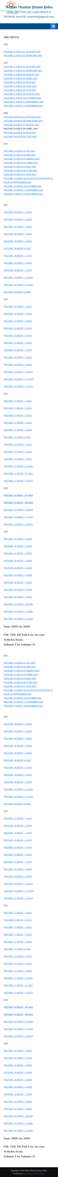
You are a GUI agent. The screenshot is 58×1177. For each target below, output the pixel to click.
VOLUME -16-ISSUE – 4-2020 (18, 560)
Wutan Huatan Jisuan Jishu (29, 7)
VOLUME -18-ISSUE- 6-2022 (17, 248)
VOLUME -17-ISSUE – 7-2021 (18, 444)
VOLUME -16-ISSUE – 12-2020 (18, 618)
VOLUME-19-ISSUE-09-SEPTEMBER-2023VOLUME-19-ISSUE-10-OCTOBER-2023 (28, 182)
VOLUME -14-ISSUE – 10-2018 (18, 509)
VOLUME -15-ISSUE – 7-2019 (18, 350)
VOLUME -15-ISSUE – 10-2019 (18, 372)
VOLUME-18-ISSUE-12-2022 (17, 292)
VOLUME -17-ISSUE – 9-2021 (18, 459)
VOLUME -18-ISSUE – (14, 255)
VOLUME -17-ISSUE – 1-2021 (18, 401)
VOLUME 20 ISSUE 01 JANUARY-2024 (22, 117)
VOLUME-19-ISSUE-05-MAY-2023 (20, 166)
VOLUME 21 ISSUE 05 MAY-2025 (20, 82)
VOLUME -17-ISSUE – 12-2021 (18, 480)
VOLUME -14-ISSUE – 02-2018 (18, 495)
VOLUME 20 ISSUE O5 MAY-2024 (20, 132)
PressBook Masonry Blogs (34, 1174)
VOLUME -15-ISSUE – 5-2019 (18, 335)
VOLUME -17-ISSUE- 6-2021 (17, 437)
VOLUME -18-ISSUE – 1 (15, 277)
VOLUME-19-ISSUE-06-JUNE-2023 (20, 170)
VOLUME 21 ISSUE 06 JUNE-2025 (20, 86)
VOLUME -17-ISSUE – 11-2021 (18, 473)
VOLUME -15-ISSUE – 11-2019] (19, 379)
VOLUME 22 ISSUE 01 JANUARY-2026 (22, 51)
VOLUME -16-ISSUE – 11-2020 (18, 611)
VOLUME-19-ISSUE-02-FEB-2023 (20, 155)
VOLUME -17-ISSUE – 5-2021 (18, 430)
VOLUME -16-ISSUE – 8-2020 (18, 589)
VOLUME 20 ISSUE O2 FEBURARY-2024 (23, 121)
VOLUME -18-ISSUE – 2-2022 (18, 219)
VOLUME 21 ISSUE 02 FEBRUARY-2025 (23, 70)
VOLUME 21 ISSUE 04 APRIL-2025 (20, 78)
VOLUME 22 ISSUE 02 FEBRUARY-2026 (23, 55)
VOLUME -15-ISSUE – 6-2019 (18, 343)
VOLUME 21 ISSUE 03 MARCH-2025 (21, 74)
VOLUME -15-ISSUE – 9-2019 (18, 364)
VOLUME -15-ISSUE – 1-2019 (18, 306)
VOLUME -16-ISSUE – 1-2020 (18, 539)
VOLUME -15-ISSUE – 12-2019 (18, 386)
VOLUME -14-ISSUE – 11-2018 (18, 517)
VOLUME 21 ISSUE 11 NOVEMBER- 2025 (24, 102)
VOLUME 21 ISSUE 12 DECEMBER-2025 (23, 105)
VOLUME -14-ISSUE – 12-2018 (18, 524)
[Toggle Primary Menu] (53, 26)
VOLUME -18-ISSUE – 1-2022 (18, 212)
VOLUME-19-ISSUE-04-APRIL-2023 (21, 162)
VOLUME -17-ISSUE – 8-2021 (18, 451)
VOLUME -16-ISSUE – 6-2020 (18, 575)
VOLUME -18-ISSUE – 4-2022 (18, 234)
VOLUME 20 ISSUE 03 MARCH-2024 (21, 124)
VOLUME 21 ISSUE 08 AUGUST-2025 (22, 94)
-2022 (29, 255)
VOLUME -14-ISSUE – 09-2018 (18, 502)
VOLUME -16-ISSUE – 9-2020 (18, 597)
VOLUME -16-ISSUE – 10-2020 (18, 604)
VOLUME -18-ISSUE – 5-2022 (18, 241)
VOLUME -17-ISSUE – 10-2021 (18, 466)
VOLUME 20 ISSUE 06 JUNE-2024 (20, 136)
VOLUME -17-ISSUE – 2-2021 (18, 408)
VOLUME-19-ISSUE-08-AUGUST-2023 (22, 178)
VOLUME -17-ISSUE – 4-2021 (18, 422)
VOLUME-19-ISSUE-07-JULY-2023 (20, 174)
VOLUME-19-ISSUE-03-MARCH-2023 (22, 158)
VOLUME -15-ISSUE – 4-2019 (18, 328)
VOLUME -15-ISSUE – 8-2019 (18, 357)
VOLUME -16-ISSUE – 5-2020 (18, 568)
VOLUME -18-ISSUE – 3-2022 (18, 226)
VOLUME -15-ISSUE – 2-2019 (18, 313)
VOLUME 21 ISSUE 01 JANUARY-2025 (22, 66)
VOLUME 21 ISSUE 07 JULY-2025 (20, 90)
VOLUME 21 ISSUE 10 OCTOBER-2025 (22, 98)
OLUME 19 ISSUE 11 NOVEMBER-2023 (24, 190)
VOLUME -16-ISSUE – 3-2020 (18, 553)
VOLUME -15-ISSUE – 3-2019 (18, 321)
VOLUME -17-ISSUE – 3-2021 (18, 415)
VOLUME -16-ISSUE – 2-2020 (18, 546)
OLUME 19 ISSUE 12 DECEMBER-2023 (24, 194)
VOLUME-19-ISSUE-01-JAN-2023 (19, 151)
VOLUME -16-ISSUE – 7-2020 (18, 582)
